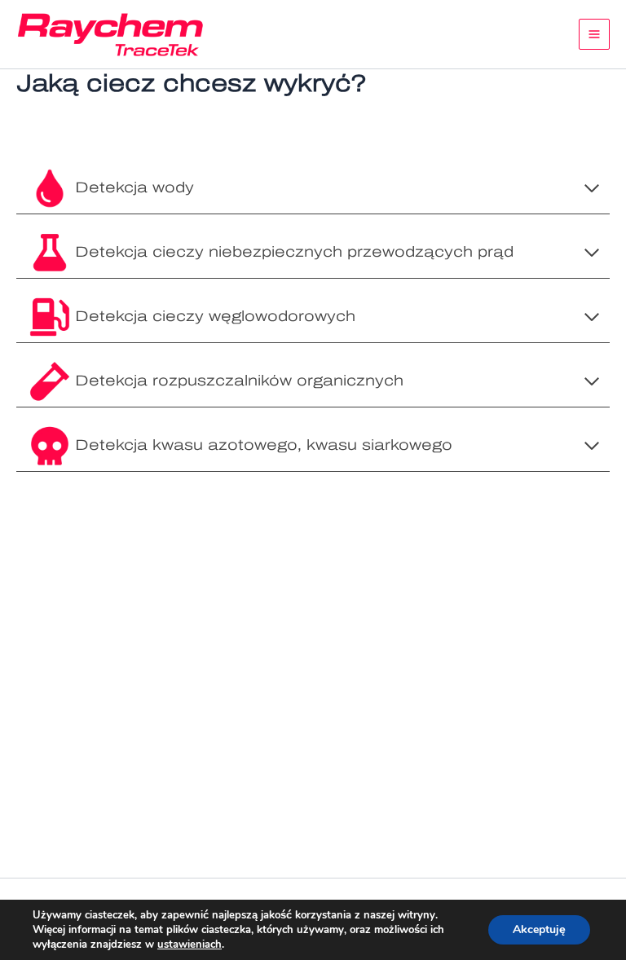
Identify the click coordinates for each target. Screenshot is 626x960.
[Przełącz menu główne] (595, 35)
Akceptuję (539, 929)
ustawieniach (189, 944)
